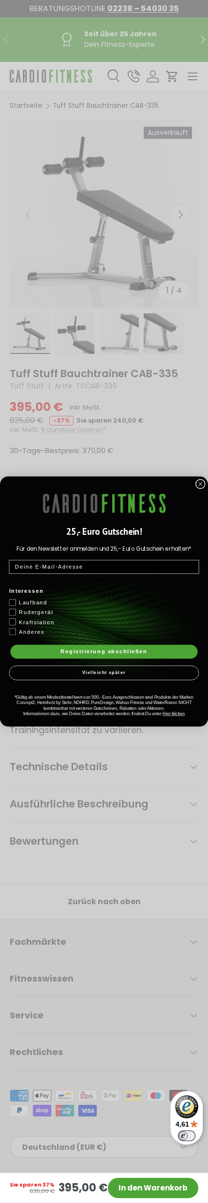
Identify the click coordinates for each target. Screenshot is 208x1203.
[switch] (186, 1135)
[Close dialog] (200, 484)
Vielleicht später (104, 673)
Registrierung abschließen (104, 651)
